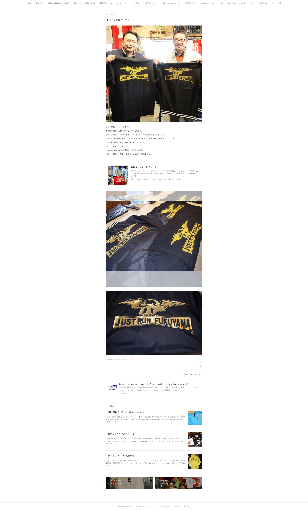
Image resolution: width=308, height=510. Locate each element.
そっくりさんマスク (247, 3)
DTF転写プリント (151, 3)
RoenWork (39, 3)
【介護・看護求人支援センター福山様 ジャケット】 (126, 412)
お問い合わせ (231, 3)
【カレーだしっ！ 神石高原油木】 (120, 455)
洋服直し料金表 (90, 3)
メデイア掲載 (276, 3)
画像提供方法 (263, 3)
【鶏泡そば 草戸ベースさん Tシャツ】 (121, 434)
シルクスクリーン (207, 3)
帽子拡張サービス (106, 3)
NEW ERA (77, 3)
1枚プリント (137, 3)
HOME (29, 3)
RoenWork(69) (110, 359)
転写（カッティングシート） (171, 3)
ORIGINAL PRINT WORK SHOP (58, 3)
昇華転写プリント (191, 3)
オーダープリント (122, 3)
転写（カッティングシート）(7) (123, 359)
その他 (220, 3)
